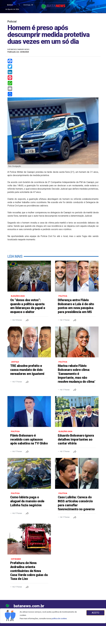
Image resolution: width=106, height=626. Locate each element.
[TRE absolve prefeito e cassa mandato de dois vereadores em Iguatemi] (29, 342)
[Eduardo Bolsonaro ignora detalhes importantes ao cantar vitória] (77, 411)
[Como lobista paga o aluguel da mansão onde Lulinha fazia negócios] (29, 473)
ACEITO (95, 612)
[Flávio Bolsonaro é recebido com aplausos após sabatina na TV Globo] (29, 411)
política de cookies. (59, 618)
